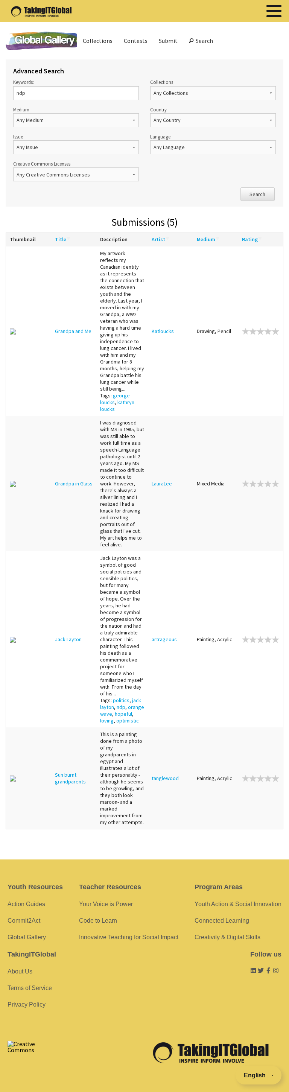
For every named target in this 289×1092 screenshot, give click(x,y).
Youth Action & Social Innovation (238, 904)
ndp (121, 707)
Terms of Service (30, 988)
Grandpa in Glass (74, 483)
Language (160, 137)
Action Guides (26, 904)
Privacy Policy (27, 1004)
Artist (158, 239)
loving (107, 720)
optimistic (127, 720)
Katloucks (163, 331)
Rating (250, 239)
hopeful (123, 713)
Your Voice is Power (106, 904)
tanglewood (165, 778)
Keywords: (23, 82)
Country (158, 109)
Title (60, 239)
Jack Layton (68, 639)
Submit (168, 40)
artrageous (164, 639)
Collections (98, 40)
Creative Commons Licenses (41, 164)
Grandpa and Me (73, 331)
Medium (21, 109)
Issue (18, 137)
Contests (136, 40)
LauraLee (162, 483)
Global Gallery (41, 41)
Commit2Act (24, 920)
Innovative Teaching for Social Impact (128, 937)
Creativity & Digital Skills (227, 937)
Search (203, 40)
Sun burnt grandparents (70, 778)
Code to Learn (98, 920)
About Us (20, 971)
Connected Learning (222, 920)
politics (121, 700)
